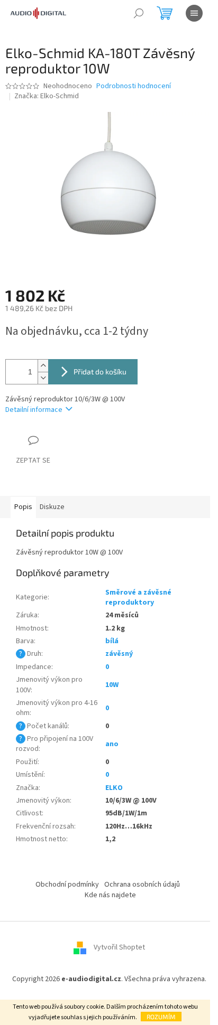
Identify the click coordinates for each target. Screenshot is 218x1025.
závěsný (119, 653)
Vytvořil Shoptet (119, 948)
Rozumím (161, 1016)
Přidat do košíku (100, 371)
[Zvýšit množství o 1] (43, 366)
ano (112, 744)
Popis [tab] (23, 507)
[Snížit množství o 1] (43, 378)
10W (112, 685)
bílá (112, 641)
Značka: (46, 96)
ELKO (114, 788)
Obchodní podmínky (67, 884)
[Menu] (194, 13)
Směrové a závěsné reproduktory (138, 597)
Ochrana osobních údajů (142, 884)
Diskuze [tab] (52, 507)
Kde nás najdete (110, 895)
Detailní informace (33, 410)
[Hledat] (138, 13)
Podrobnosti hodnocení (133, 86)
